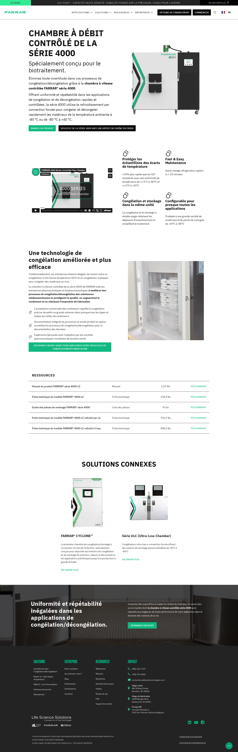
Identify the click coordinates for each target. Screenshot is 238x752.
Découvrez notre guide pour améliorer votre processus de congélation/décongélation (70, 347)
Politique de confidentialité (192, 743)
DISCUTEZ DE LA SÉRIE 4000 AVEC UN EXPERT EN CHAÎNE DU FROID (97, 128)
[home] (15, 12)
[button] (81, 12)
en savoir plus (69, 570)
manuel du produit (42, 128)
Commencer (202, 12)
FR (229, 12)
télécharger (198, 386)
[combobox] (226, 12)
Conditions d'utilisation (190, 737)
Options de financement (174, 12)
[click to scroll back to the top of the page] (229, 745)
